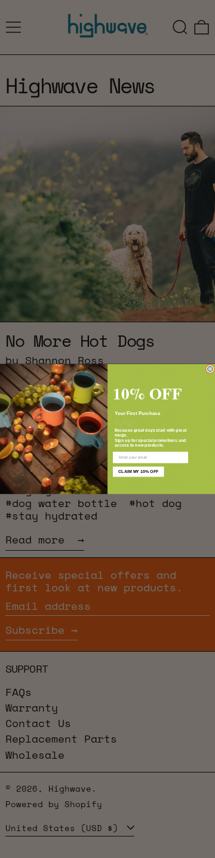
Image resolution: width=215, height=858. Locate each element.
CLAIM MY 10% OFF (138, 471)
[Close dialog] (210, 368)
